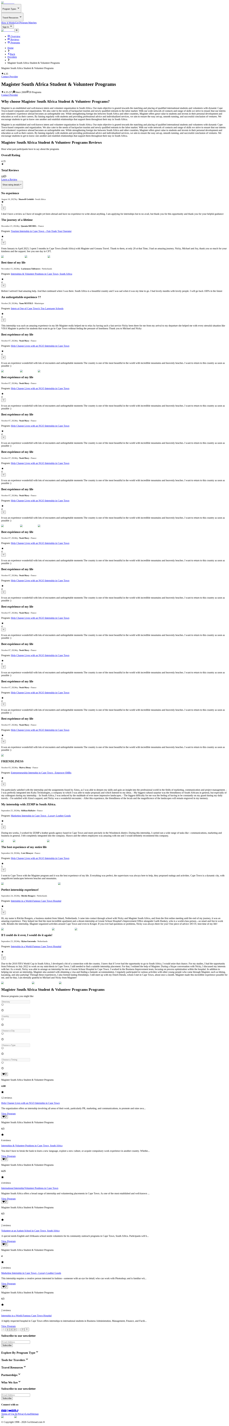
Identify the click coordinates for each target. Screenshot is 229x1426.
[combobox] (15, 1001)
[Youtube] (10, 1411)
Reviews (15, 39)
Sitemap (35, 1414)
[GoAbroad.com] (7, 2)
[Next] (26, 1329)
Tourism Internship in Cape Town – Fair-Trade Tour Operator (41, 231)
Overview (15, 36)
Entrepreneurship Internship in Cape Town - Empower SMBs (41, 772)
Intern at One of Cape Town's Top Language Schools (37, 308)
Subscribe (7, 1345)
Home (10, 48)
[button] (114, 1001)
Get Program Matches (26, 22)
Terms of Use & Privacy (13, 1414)
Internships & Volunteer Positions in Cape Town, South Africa (41, 274)
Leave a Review (9, 179)
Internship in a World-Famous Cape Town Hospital (36, 901)
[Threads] (5, 1411)
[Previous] (3, 1329)
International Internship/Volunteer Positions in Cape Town (29, 1188)
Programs (15, 42)
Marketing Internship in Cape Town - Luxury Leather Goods (41, 815)
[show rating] (3, 208)
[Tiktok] (17, 1411)
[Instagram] (7, 1411)
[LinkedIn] (15, 1411)
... (19, 1329)
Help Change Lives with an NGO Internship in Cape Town (40, 346)
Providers (12, 57)
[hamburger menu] (16, 30)
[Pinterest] (12, 1411)
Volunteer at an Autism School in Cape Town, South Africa (30, 1230)
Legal (28, 1414)
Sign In (6, 27)
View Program (8, 1113)
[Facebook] (2, 1411)
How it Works (8, 22)
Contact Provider (9, 76)
